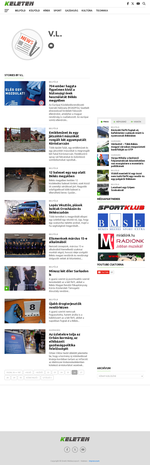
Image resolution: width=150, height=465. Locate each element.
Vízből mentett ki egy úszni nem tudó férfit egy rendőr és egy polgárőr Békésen (127, 176)
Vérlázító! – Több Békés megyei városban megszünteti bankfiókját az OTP (128, 147)
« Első (28, 372)
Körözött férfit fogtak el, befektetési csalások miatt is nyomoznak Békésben (127, 133)
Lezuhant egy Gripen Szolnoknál (123, 188)
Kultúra (87, 10)
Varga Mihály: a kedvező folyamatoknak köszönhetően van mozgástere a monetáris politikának (128, 161)
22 (48, 372)
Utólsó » (47, 378)
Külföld (34, 10)
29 (14, 378)
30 (21, 378)
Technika (102, 10)
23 (55, 372)
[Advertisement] (121, 94)
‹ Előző (39, 372)
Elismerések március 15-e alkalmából (68, 240)
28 (7, 378)
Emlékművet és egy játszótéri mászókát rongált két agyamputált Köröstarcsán (67, 138)
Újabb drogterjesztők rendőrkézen (65, 305)
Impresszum (94, 461)
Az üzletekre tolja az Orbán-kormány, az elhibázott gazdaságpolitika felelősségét (64, 342)
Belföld (20, 10)
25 (68, 372)
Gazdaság (71, 10)
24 (61, 372)
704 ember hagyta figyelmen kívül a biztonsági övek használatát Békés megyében (63, 93)
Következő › (32, 378)
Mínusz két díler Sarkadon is (68, 272)
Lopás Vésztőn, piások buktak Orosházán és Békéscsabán (65, 208)
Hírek (46, 10)
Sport (58, 10)
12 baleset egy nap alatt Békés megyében (67, 174)
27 (81, 372)
